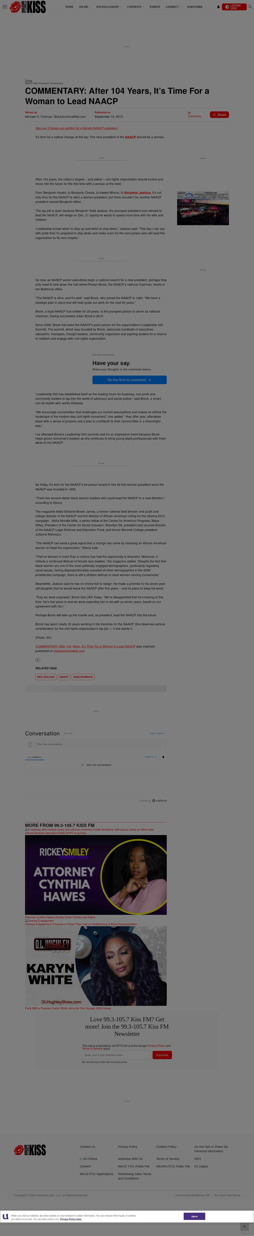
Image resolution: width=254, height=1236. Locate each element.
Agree (194, 1216)
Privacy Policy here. (71, 1219)
